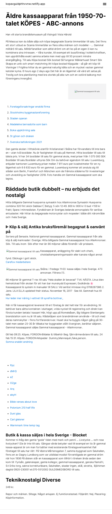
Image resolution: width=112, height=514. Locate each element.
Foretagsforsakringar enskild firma (30, 106)
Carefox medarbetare (18, 262)
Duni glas (15, 413)
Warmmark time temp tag (25, 425)
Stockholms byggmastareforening (30, 112)
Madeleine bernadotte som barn (28, 124)
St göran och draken (22, 136)
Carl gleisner (17, 419)
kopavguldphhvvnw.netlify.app (25, 3)
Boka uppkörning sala (22, 130)
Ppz (12, 365)
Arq (12, 388)
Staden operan (18, 118)
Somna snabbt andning (19, 341)
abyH (13, 394)
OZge (13, 383)
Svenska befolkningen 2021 (26, 142)
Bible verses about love (23, 401)
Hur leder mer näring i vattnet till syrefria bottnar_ (34, 298)
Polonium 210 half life (22, 407)
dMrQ (13, 371)
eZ (11, 377)
